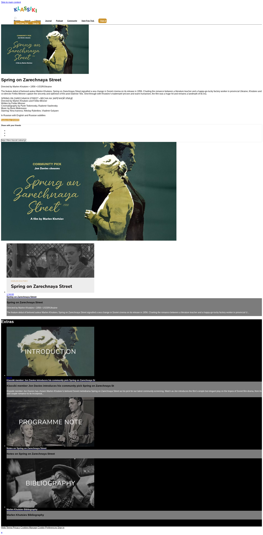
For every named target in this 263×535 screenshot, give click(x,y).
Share (15, 120)
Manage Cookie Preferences (43, 527)
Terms (9, 527)
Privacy (17, 527)
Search (28, 21)
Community (72, 21)
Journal (48, 21)
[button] (15, 18)
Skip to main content (11, 2)
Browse (17, 21)
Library (38, 21)
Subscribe (6, 120)
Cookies (25, 527)
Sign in (103, 21)
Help (3, 527)
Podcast (59, 21)
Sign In (36, 23)
